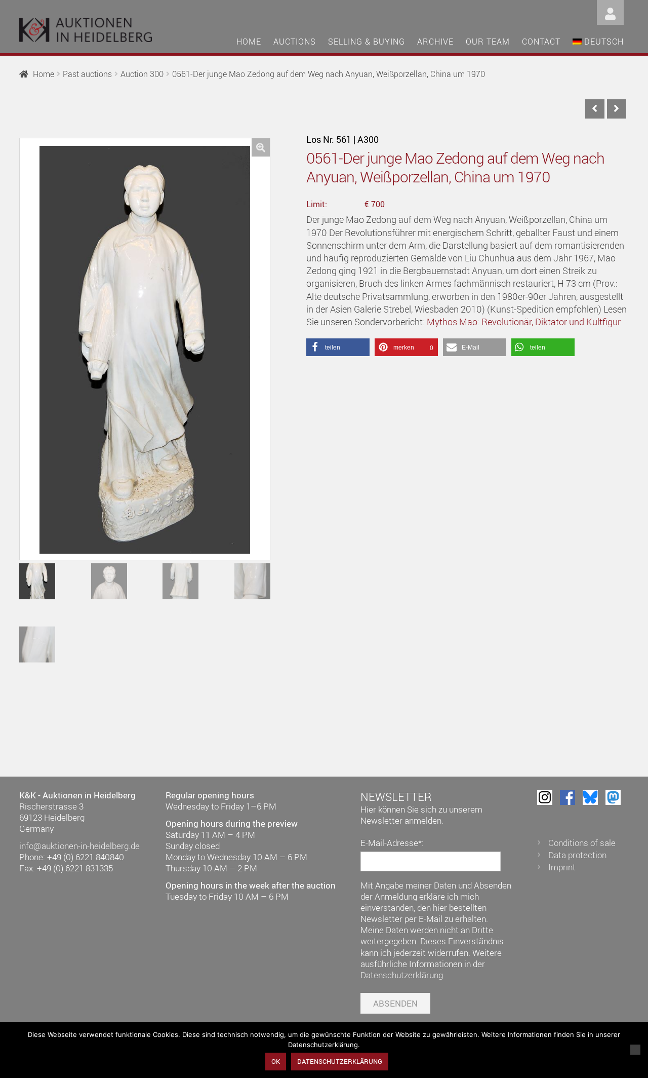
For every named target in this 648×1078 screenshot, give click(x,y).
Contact (541, 41)
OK (275, 1061)
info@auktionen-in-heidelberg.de (79, 846)
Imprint (562, 867)
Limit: (316, 204)
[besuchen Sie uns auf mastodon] (613, 797)
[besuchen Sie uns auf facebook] (567, 797)
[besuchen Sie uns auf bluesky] (590, 797)
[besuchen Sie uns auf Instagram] (544, 797)
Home (248, 41)
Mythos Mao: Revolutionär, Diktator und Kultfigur (524, 322)
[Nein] (635, 1050)
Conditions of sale (582, 843)
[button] (261, 147)
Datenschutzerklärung (401, 975)
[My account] (610, 11)
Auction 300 (142, 74)
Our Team (488, 41)
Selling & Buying (366, 41)
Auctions (294, 41)
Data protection (577, 855)
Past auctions (87, 74)
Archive (435, 41)
